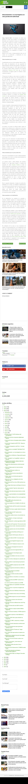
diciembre (7, 412)
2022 (5, 659)
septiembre (7, 417)
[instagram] (26, 3)
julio (6, 421)
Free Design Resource (19, 775)
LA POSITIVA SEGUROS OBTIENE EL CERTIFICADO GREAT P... (12, 651)
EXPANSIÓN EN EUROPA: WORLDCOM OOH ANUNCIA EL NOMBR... (14, 462)
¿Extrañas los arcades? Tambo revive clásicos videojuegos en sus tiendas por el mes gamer (17, 723)
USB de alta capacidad (15, 213)
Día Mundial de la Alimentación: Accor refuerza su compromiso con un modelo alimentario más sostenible (17, 768)
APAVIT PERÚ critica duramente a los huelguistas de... (13, 501)
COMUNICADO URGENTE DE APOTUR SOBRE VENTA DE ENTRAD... (15, 636)
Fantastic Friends (16, 164)
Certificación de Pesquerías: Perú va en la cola (15, 524)
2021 (5, 661)
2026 (5, 407)
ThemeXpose (11, 775)
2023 (5, 657)
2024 (5, 410)
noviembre (7, 414)
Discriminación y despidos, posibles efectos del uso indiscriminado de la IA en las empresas (17, 763)
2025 (5, 408)
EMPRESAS (5, 243)
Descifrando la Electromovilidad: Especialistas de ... (12, 571)
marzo (6, 428)
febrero (6, 430)
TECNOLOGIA (10, 243)
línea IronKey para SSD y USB (19, 236)
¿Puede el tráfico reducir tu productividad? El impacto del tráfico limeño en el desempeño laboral (16, 733)
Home (2, 7)
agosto (6, 419)
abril (6, 427)
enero (6, 432)
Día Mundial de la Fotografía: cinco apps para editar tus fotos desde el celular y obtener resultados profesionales (13, 288)
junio (6, 423)
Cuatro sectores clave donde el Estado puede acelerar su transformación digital (12, 261)
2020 (5, 662)
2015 (5, 666)
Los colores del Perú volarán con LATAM (14, 582)
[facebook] (24, 3)
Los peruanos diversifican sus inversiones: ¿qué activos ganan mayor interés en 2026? (16, 335)
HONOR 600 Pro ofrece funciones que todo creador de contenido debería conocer (13, 274)
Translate (12, 355)
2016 (5, 664)
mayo (6, 425)
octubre (7, 416)
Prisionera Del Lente (13, 70)
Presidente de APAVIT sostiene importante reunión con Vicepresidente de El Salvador (17, 757)
